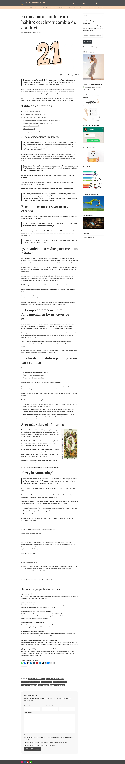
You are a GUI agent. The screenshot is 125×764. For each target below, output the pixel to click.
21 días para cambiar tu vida (36, 678)
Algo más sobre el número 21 (31, 126)
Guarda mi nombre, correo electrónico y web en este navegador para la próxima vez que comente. (48, 738)
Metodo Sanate (27, 32)
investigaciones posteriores (62, 542)
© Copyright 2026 (80, 762)
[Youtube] (28, 762)
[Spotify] (31, 762)
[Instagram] (22, 762)
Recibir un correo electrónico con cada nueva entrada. (40, 745)
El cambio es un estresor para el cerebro (34, 114)
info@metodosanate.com (90, 3)
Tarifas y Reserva (45, 7)
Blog (66, 7)
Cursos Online (72, 7)
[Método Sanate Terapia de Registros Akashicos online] (23, 3)
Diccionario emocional (93, 7)
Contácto (61, 7)
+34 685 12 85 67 (79, 3)
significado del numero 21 (29, 685)
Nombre (27, 706)
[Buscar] (102, 7)
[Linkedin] (33, 762)
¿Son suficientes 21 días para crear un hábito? (35, 117)
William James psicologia (57, 685)
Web (60, 706)
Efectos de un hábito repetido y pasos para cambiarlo (37, 123)
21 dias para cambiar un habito (55, 678)
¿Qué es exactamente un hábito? (32, 111)
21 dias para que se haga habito (30, 682)
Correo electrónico (47, 706)
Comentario (28, 712)
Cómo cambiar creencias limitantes (31, 533)
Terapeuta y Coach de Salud (45, 579)
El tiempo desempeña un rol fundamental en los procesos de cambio (41, 120)
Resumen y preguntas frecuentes (32, 132)
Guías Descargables (82, 7)
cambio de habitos (47, 682)
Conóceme (37, 7)
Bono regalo (54, 7)
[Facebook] (25, 762)
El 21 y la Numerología (29, 129)
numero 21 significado (60, 682)
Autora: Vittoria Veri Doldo (29, 579)
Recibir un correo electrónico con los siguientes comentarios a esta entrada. (46, 742)
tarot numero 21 (43, 685)
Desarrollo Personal (37, 32)
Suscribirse (87, 41)
